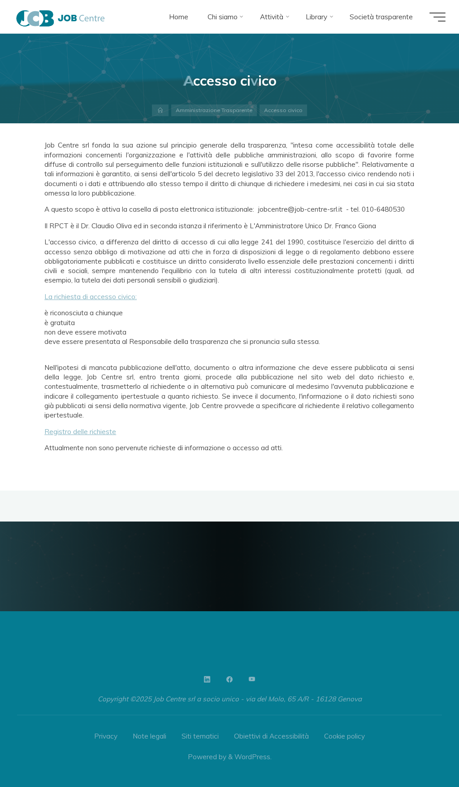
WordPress (252, 756)
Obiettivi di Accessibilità (271, 736)
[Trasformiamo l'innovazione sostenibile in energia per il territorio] (60, 17)
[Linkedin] (207, 679)
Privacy (105, 736)
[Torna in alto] (424, 752)
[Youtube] (252, 679)
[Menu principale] (437, 17)
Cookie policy (344, 736)
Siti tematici (200, 736)
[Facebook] (229, 679)
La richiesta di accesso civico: (91, 296)
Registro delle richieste (81, 431)
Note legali (149, 736)
